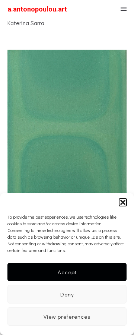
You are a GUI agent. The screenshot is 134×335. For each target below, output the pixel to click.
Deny (67, 294)
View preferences (67, 316)
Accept (67, 272)
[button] (123, 202)
